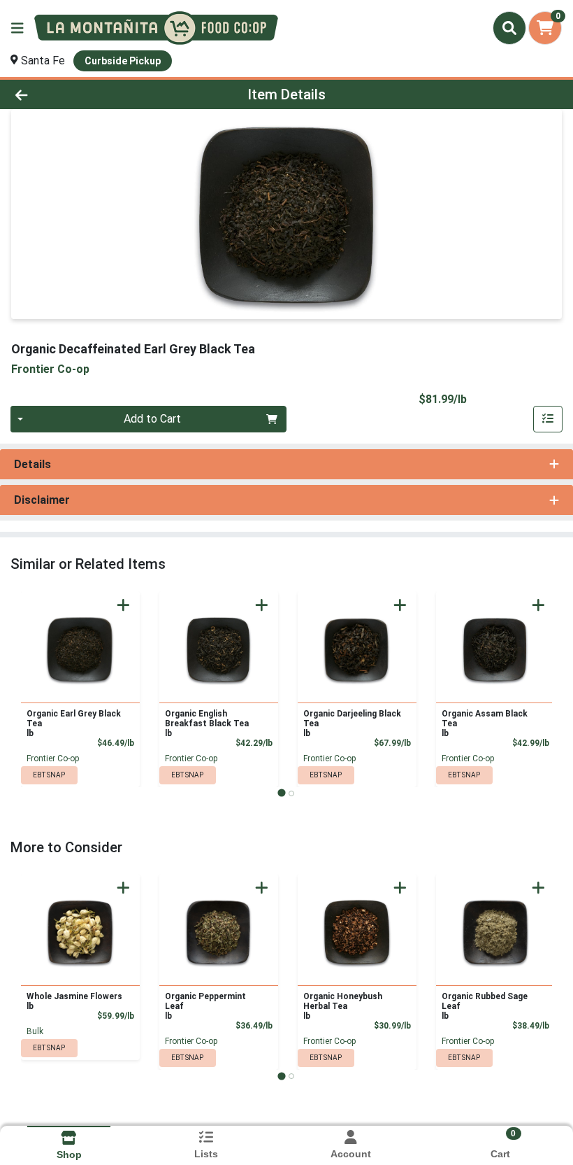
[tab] (281, 793)
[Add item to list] (548, 419)
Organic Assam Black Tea (485, 723)
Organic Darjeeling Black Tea (352, 723)
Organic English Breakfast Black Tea (207, 723)
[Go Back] (80, 94)
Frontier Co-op (53, 758)
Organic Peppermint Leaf (205, 1006)
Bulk (35, 1031)
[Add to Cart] (123, 605)
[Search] (509, 27)
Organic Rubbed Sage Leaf (485, 1006)
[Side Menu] (17, 28)
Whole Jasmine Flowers (74, 1001)
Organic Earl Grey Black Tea (74, 723)
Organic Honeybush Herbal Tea (342, 1006)
